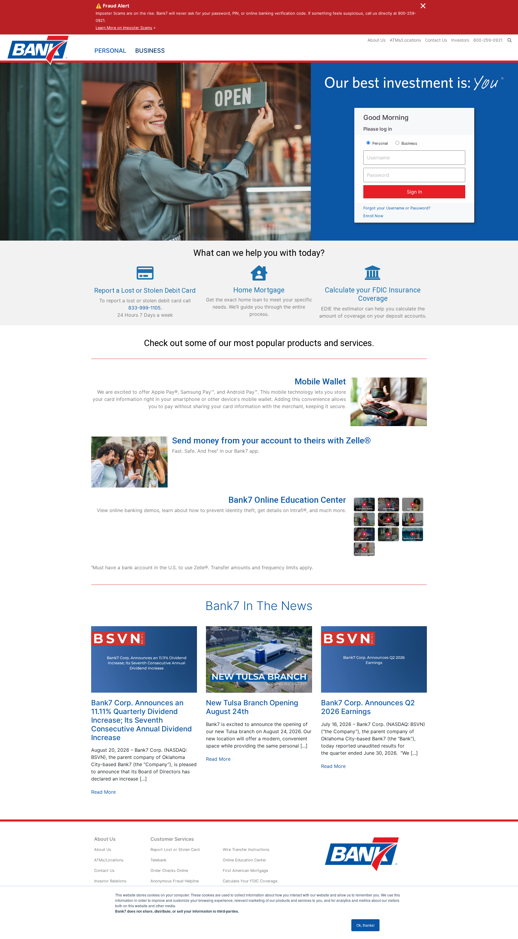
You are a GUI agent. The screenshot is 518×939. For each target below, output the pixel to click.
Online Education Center (244, 860)
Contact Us (436, 40)
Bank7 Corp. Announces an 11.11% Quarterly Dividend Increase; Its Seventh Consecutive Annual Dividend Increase (141, 720)
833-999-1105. (145, 308)
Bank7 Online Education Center (287, 500)
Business (409, 143)
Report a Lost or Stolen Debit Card (145, 290)
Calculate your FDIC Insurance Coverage (373, 294)
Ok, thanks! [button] (365, 925)
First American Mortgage (245, 870)
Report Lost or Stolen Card (175, 849)
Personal (380, 143)
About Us (377, 40)
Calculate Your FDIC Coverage (250, 881)
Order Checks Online (169, 870)
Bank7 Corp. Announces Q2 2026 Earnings (368, 707)
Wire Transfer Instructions (246, 849)
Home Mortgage (258, 290)
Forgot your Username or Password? (396, 208)
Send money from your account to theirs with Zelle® (271, 441)
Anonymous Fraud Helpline (174, 881)
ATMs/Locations (405, 40)
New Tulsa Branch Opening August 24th (252, 707)
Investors (460, 40)
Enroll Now (373, 216)
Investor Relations (110, 881)
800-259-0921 (488, 40)
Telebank (158, 860)
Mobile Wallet (320, 382)
